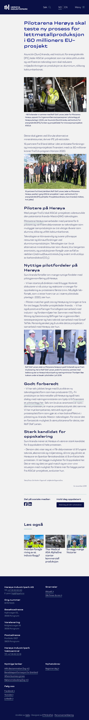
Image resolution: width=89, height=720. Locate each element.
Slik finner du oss (53, 595)
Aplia (27, 715)
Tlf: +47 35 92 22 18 (12, 654)
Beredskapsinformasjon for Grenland (21, 672)
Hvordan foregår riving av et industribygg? (33, 552)
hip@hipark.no (17, 593)
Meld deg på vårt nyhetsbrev (70, 505)
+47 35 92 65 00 (14, 590)
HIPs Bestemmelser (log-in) (16, 668)
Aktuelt (49, 591)
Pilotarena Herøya (34, 220)
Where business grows (14, 676)
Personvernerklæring (64, 715)
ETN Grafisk (47, 715)
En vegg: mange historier (75, 551)
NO (60, 7)
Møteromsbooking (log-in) (16, 680)
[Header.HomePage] (18, 7)
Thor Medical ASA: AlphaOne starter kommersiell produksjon (53, 552)
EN (65, 7)
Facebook (9, 691)
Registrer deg (51, 668)
